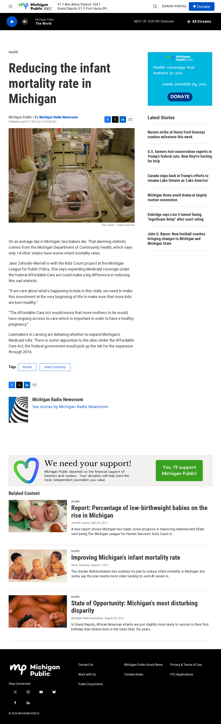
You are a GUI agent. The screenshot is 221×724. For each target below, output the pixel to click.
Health (13, 52)
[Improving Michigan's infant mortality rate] (38, 566)
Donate (203, 6)
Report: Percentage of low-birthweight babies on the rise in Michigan (139, 511)
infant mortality (55, 367)
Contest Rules (133, 674)
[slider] (31, 21)
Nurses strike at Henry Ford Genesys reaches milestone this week (176, 134)
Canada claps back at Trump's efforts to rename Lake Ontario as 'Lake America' (178, 178)
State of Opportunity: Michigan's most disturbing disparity (134, 606)
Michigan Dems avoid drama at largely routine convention (177, 197)
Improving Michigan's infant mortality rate (125, 557)
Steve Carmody (80, 565)
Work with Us (87, 674)
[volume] (24, 22)
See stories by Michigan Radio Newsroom (70, 406)
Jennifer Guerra (80, 523)
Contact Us (85, 664)
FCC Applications (181, 674)
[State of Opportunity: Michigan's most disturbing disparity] (38, 611)
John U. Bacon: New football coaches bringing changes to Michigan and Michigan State (176, 239)
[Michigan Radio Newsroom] (18, 410)
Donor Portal (174, 6)
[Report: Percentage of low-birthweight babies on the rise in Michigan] (38, 516)
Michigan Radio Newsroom (58, 117)
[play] (11, 21)
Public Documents (90, 684)
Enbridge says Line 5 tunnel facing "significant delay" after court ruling (176, 216)
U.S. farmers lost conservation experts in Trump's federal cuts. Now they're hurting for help (180, 156)
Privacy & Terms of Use (186, 664)
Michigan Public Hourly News (143, 664)
